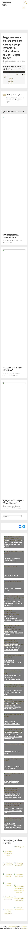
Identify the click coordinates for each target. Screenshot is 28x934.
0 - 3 (17, 74)
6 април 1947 (5, 76)
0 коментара (8, 242)
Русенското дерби (11, 575)
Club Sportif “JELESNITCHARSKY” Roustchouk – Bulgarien (13, 618)
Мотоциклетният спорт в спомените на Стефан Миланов (13, 810)
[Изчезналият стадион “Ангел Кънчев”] (14, 383)
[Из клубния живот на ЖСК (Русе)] (14, 250)
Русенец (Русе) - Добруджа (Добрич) (10, 80)
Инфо (24, 74)
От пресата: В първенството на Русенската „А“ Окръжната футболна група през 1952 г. (12, 705)
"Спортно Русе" (17, 240)
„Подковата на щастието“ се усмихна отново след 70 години (13, 825)
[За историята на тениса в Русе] (14, 118)
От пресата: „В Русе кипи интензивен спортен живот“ (13, 692)
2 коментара (14, 375)
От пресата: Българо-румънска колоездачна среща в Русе (13, 603)
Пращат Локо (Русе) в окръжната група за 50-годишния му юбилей (13, 796)
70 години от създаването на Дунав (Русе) (12, 662)
